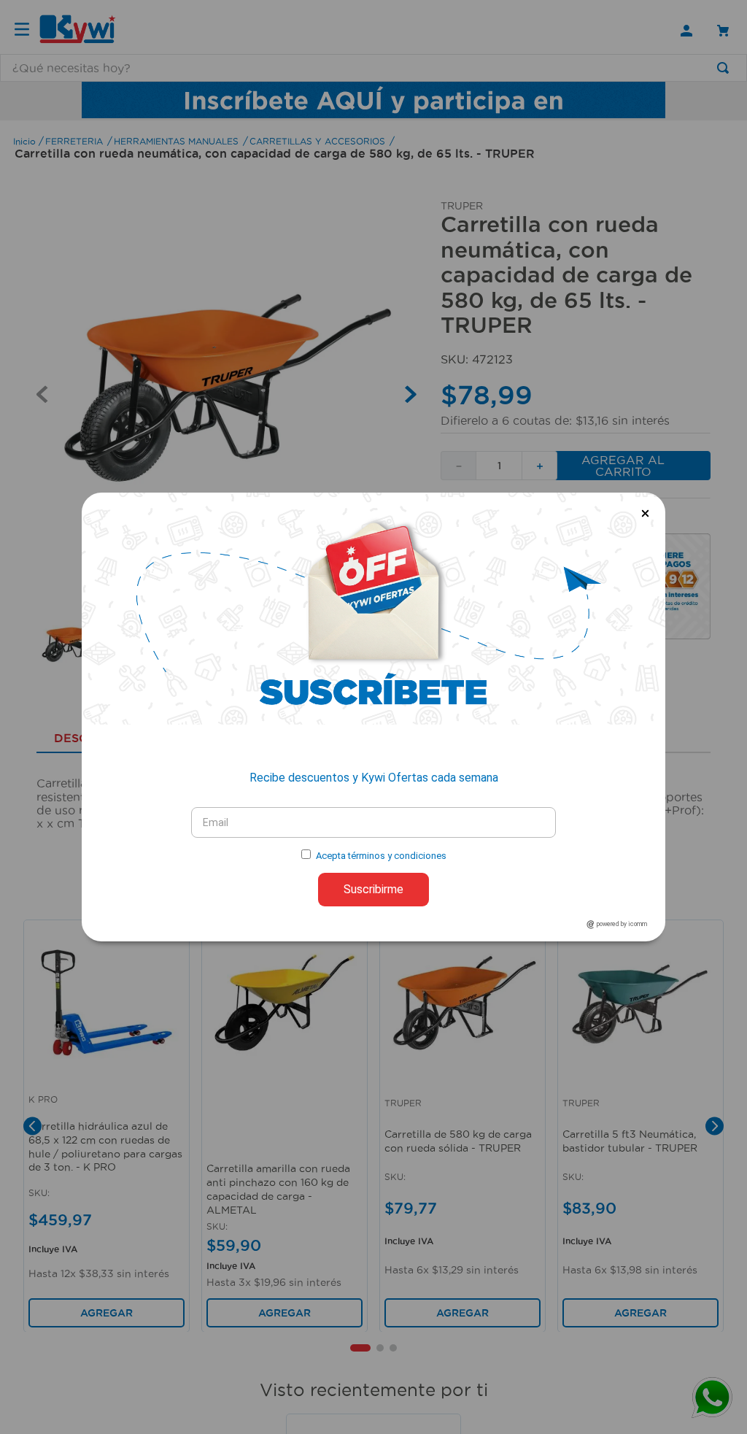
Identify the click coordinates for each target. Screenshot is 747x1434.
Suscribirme (373, 889)
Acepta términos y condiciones (381, 855)
